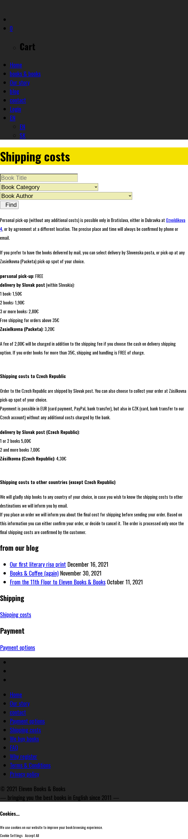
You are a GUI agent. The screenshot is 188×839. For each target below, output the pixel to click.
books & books (25, 73)
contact (18, 99)
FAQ (14, 747)
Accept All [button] (32, 835)
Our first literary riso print (38, 564)
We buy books (24, 738)
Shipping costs (15, 614)
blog (14, 91)
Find (9, 204)
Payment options (17, 647)
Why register (23, 756)
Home (16, 64)
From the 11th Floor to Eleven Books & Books (58, 581)
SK (22, 135)
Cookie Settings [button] (11, 835)
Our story (20, 82)
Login (15, 108)
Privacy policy (24, 773)
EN (12, 117)
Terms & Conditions (30, 764)
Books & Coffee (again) (34, 572)
